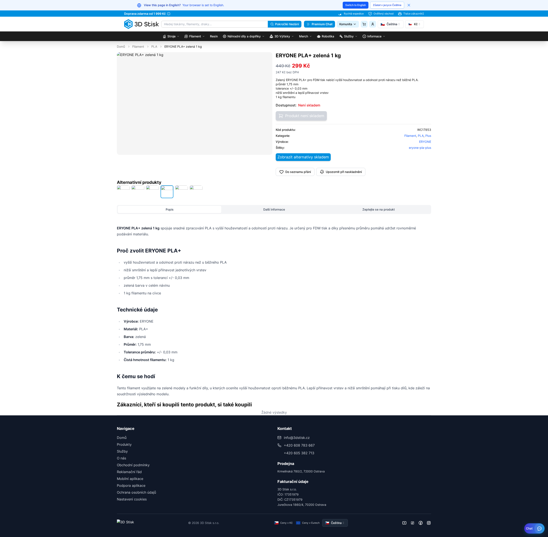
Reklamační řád (129, 472)
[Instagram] (428, 523)
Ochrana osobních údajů (136, 492)
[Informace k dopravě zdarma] (168, 13)
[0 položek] (364, 24)
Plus (428, 135)
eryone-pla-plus (420, 147)
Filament (138, 46)
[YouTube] (404, 523)
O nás (121, 458)
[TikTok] (412, 523)
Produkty (124, 444)
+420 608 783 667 (299, 445)
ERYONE (425, 141)
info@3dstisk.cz (297, 437)
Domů (121, 46)
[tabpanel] (274, 311)
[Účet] (372, 24)
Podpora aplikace (131, 485)
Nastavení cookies (132, 499)
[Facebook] (420, 523)
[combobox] (391, 24)
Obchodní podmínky (133, 465)
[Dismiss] (409, 5)
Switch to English (355, 5)
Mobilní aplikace (130, 479)
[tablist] (274, 209)
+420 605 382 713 (299, 453)
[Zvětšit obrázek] (266, 58)
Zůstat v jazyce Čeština (387, 5)
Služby (122, 451)
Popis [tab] (170, 209)
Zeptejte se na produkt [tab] (378, 209)
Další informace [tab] (274, 209)
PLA (154, 46)
